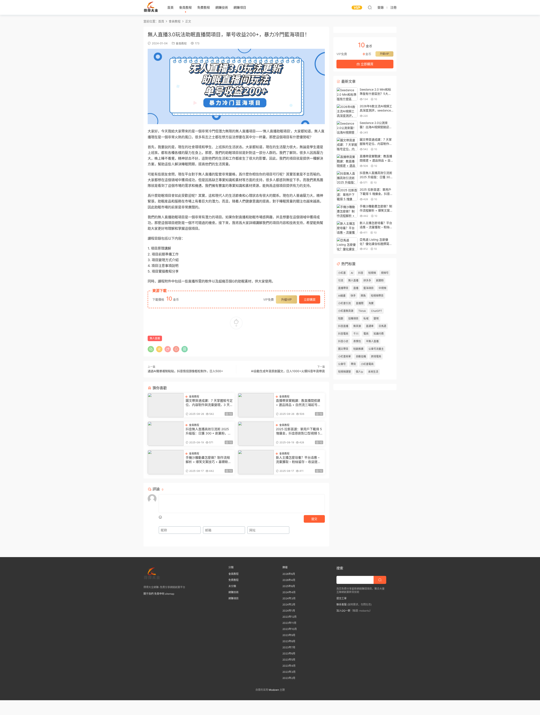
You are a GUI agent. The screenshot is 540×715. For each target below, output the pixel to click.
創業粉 (380, 280)
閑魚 (363, 295)
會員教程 (185, 7)
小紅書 (342, 272)
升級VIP (286, 299)
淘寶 (371, 303)
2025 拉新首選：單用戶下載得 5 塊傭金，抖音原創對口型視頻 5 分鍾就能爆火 (299, 431)
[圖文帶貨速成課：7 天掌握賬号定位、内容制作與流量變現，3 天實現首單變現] (166, 405)
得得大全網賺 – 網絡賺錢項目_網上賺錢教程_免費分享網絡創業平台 (150, 7)
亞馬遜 (382, 326)
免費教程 (203, 7)
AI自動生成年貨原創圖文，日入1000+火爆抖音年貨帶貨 (288, 371)
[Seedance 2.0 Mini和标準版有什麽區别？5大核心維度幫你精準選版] (347, 94)
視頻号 (385, 272)
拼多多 (367, 280)
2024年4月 (289, 592)
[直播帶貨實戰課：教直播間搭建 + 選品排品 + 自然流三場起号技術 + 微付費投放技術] (256, 405)
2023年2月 (288, 678)
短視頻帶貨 (377, 295)
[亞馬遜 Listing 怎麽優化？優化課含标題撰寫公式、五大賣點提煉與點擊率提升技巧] (347, 244)
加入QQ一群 (343, 610)
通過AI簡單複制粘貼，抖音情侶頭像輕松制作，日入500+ (185, 371)
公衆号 (342, 364)
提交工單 (341, 598)
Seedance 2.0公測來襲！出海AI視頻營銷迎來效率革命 (376, 127)
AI (352, 272)
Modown (274, 689)
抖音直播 (343, 326)
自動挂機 (361, 356)
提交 (314, 519)
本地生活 (373, 371)
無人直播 (155, 338)
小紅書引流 (344, 303)
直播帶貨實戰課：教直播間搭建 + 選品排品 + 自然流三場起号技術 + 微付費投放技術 (298, 403)
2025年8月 (288, 586)
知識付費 (379, 333)
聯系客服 (341, 604)
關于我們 (148, 593)
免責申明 (159, 593)
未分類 (232, 586)
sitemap (169, 593)
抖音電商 (343, 333)
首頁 (170, 7)
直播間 (359, 303)
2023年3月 (289, 671)
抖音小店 (343, 341)
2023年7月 (288, 647)
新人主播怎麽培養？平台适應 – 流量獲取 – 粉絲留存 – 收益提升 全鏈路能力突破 (298, 460)
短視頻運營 (344, 371)
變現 (376, 318)
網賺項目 (240, 7)
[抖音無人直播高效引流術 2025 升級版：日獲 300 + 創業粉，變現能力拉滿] (166, 434)
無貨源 (357, 326)
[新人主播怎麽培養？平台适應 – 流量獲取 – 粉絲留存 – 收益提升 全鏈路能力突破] (256, 462)
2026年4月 (288, 580)
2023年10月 (289, 629)
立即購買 (310, 299)
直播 (355, 288)
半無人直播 (372, 341)
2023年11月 (289, 622)
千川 (355, 333)
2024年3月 (289, 598)
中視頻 (382, 288)
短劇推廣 (358, 348)
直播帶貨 (343, 288)
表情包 (357, 341)
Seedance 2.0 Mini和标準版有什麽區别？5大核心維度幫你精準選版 (375, 93)
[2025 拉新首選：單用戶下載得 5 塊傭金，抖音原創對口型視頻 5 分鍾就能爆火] (256, 434)
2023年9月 (288, 635)
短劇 (340, 318)
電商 (366, 333)
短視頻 (372, 272)
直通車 (370, 326)
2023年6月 (288, 653)
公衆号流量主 (376, 348)
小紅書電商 (367, 364)
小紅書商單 (344, 356)
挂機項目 (353, 318)
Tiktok (362, 310)
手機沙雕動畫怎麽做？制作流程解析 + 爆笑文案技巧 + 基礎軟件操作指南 (208, 460)
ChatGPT (376, 310)
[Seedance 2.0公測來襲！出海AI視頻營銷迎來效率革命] (347, 127)
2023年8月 (288, 641)
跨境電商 (376, 356)
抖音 (360, 272)
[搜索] (370, 7)
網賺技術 (221, 7)
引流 (340, 280)
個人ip (359, 371)
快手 (353, 295)
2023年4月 (289, 665)
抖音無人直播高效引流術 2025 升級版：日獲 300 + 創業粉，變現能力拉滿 (208, 431)
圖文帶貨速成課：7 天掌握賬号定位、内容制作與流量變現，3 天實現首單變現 (209, 403)
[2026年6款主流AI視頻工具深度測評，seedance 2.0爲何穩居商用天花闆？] (347, 110)
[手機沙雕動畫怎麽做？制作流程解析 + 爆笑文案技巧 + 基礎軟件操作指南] (166, 462)
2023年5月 (288, 659)
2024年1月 (288, 610)
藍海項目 (368, 288)
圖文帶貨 (343, 348)
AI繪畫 (342, 295)
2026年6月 (288, 573)
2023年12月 (289, 616)
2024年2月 (288, 604)
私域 (366, 318)
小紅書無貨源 (345, 310)
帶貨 (353, 364)
